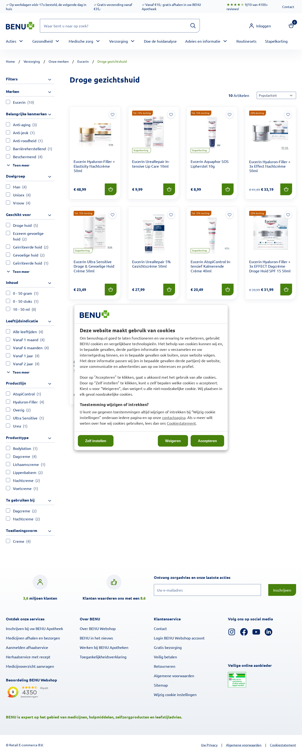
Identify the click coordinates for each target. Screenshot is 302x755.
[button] (259, 26)
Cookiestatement (181, 423)
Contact (288, 6)
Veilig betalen (165, 656)
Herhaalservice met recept (28, 656)
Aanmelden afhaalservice (27, 647)
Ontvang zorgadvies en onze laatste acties (202, 577)
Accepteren (207, 441)
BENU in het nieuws (96, 637)
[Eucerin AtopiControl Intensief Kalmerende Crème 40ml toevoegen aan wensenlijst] (230, 215)
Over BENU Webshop (98, 628)
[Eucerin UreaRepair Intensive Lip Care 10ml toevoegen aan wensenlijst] (171, 115)
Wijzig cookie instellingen (175, 694)
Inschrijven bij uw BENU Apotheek (34, 628)
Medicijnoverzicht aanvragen (30, 666)
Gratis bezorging (168, 647)
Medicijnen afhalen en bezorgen (33, 637)
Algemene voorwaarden (174, 675)
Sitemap (161, 685)
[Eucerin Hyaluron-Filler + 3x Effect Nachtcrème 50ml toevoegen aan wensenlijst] (288, 115)
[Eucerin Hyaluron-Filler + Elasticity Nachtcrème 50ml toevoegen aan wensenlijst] (113, 115)
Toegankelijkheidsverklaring (103, 656)
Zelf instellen (95, 441)
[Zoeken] (193, 26)
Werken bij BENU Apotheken (104, 647)
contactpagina (173, 417)
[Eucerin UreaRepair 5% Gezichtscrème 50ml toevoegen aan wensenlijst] (171, 215)
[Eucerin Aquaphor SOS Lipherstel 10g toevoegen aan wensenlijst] (230, 115)
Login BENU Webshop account (179, 637)
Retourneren (164, 666)
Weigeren (173, 441)
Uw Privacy (209, 745)
